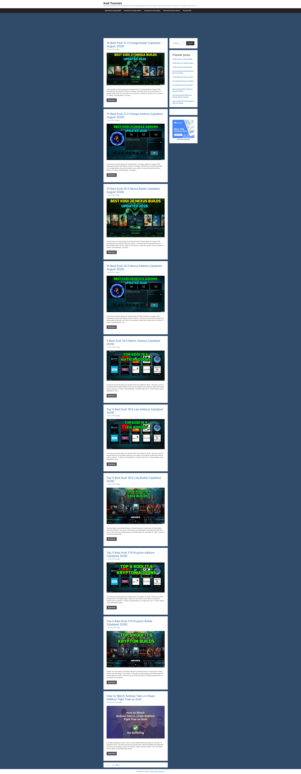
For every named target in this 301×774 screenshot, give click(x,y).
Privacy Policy (154, 771)
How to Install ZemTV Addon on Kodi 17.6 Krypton (182, 90)
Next (117, 765)
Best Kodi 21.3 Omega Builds (113, 10)
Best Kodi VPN (187, 10)
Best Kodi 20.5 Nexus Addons (171, 10)
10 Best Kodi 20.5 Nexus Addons (182, 77)
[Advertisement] (150, 25)
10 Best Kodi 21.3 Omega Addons (183, 63)
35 (114, 765)
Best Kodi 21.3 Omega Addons (132, 10)
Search (190, 43)
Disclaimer (161, 771)
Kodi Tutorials (112, 3)
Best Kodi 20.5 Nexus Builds (152, 10)
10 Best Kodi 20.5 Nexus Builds (182, 67)
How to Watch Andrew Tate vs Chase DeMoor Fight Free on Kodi (131, 697)
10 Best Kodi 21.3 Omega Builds (182, 59)
